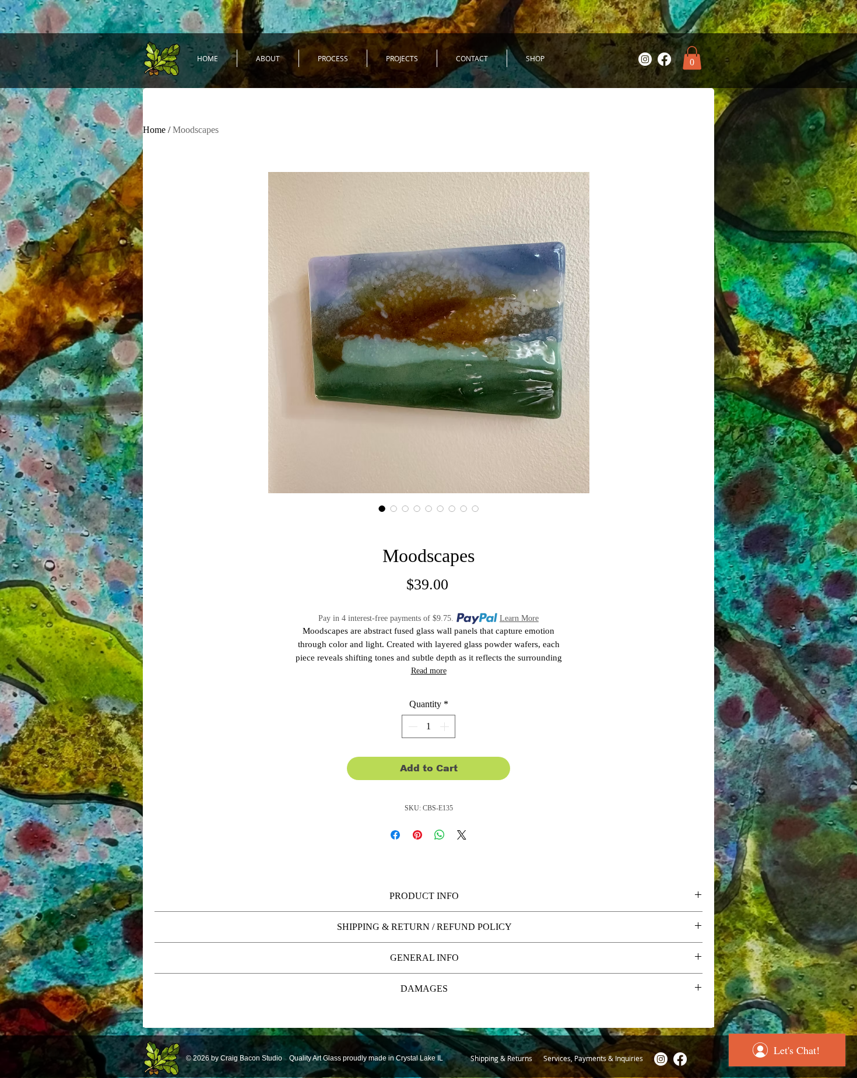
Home (154, 130)
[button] (692, 58)
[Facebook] (664, 59)
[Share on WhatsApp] (440, 835)
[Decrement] (411, 726)
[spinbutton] (428, 726)
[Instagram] (645, 59)
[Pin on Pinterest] (417, 835)
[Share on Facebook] (395, 835)
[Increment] (445, 726)
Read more (429, 670)
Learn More (519, 618)
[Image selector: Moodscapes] (382, 508)
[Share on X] (462, 835)
